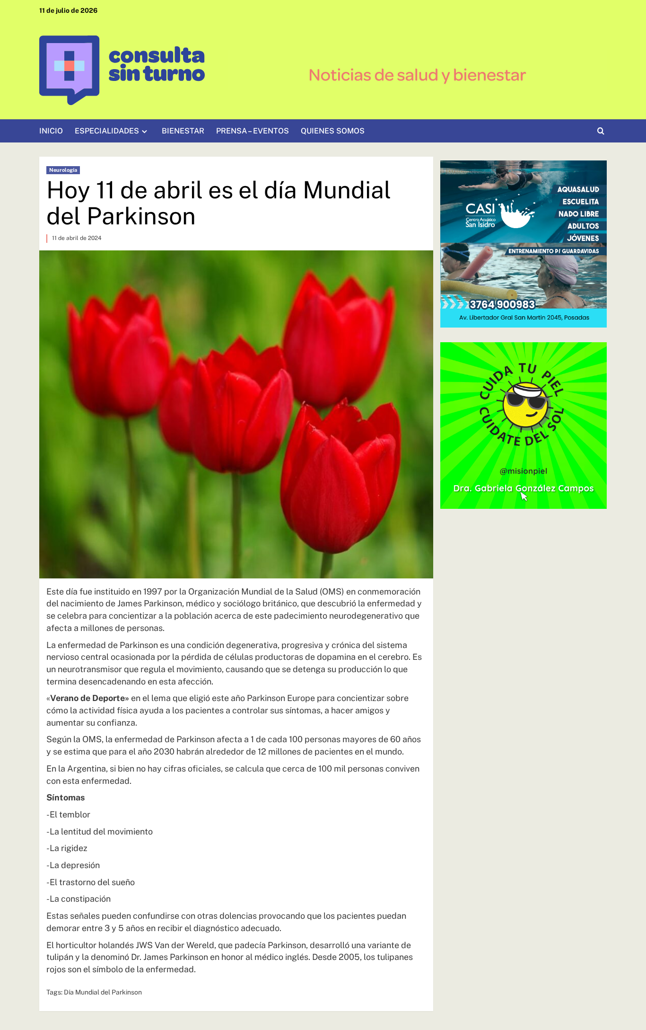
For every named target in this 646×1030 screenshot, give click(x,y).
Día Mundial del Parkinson (103, 992)
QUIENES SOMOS (333, 130)
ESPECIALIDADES (107, 130)
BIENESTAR (183, 130)
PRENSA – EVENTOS (252, 130)
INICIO (51, 130)
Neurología (63, 170)
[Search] (601, 131)
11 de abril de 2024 (77, 238)
